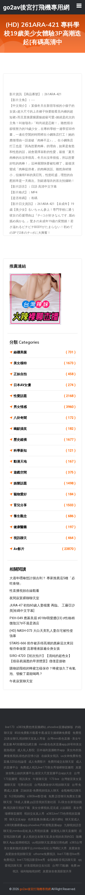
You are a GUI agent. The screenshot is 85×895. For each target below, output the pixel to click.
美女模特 (45, 363)
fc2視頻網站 (17, 796)
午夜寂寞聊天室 (21, 681)
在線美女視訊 (50, 756)
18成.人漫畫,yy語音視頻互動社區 (35, 802)
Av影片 (45, 549)
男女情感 (45, 407)
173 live (54, 779)
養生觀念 (45, 516)
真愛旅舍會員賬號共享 (57, 871)
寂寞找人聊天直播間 (64, 831)
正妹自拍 (45, 374)
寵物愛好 (45, 494)
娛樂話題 (45, 483)
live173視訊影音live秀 (31, 859)
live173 (9, 727)
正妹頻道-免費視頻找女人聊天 (39, 790)
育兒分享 (45, 505)
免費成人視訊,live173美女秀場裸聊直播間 (46, 767)
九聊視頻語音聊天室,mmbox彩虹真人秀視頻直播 (42, 828)
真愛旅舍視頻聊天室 (18, 854)
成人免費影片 (37, 761)
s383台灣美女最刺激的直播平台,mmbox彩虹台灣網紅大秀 (43, 845)
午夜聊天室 (40, 779)
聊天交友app (17, 819)
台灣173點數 (60, 865)
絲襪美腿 (45, 352)
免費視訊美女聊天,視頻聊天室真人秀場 (42, 735)
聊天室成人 (72, 819)
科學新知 (45, 450)
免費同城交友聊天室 (61, 761)
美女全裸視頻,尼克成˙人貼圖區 (51, 807)
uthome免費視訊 (44, 854)
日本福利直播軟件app (51, 750)
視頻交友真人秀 (34, 813)
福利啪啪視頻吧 (30, 871)
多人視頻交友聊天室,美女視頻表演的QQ (48, 836)
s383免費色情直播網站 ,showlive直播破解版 (45, 727)
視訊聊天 (45, 538)
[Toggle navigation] (79, 5)
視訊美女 (25, 779)
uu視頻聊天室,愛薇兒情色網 (50, 842)
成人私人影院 (26, 750)
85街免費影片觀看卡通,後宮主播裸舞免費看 (43, 732)
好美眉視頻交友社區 (37, 865)
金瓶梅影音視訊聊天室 (61, 859)
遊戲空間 (45, 472)
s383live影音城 (36, 796)
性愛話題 (45, 396)
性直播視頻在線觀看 (24, 591)
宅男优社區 (25, 784)
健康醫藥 (45, 527)
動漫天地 (45, 461)
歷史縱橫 (45, 440)
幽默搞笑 (45, 429)
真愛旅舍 (74, 848)
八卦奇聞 (45, 418)
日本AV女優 (45, 385)
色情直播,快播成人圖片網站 (45, 819)
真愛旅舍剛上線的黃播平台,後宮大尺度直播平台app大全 (43, 770)
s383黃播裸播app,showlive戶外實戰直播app (33, 825)
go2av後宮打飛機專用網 (35, 889)
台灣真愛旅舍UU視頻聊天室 (52, 784)
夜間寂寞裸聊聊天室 (24, 598)
